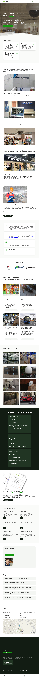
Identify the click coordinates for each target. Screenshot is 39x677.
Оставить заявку (8, 25)
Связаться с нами (8, 500)
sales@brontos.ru (23, 617)
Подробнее (11, 310)
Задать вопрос (7, 652)
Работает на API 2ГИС (28, 632)
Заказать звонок (9, 554)
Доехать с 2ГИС (33, 632)
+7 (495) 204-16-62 (19, 563)
